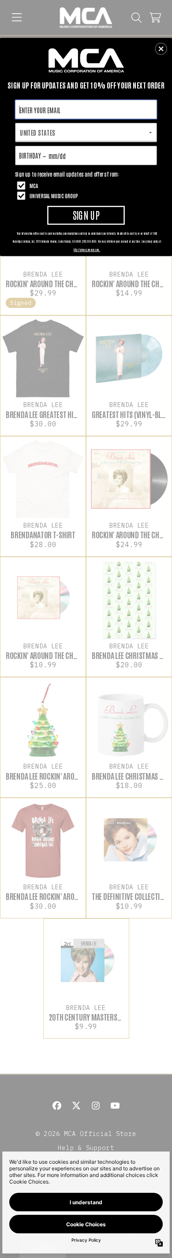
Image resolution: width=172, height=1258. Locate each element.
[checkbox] (87, 185)
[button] (161, 49)
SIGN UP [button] (86, 214)
